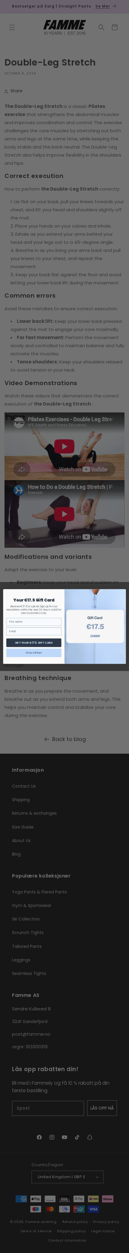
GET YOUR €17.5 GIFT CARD (34, 643)
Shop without (34, 652)
